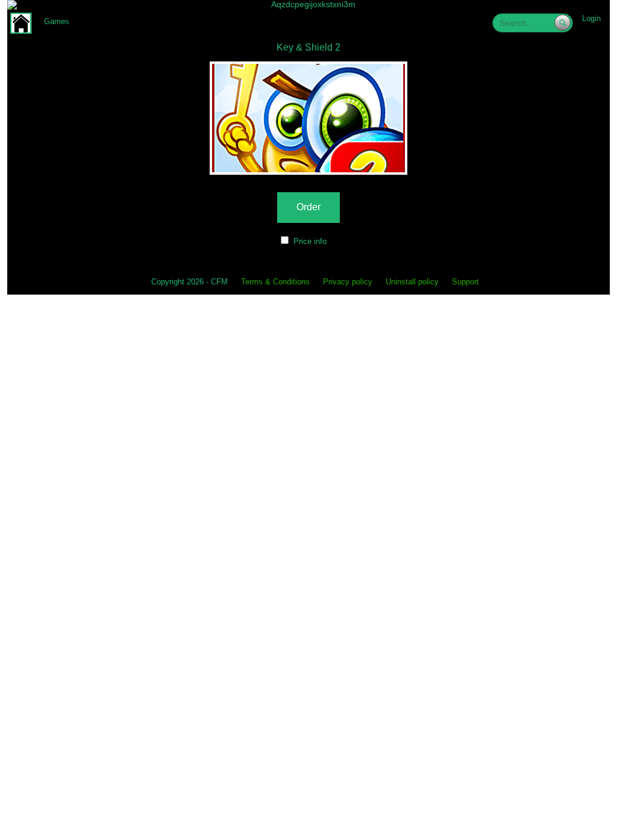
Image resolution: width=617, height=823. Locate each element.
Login (591, 18)
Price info (310, 241)
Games (56, 21)
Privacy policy (347, 282)
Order (308, 207)
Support (465, 282)
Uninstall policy (412, 282)
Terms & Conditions (275, 282)
